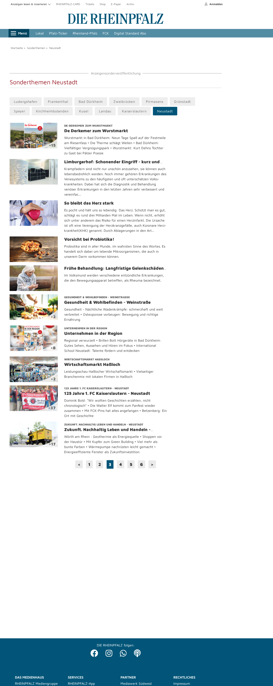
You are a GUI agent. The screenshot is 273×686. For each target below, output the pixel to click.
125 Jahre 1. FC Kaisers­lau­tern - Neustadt (107, 393)
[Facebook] (94, 652)
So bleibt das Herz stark (89, 203)
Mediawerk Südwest (136, 683)
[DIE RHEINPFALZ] (116, 23)
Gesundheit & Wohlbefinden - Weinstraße (97, 297)
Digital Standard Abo (130, 33)
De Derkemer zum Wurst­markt (96, 130)
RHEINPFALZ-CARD (68, 4)
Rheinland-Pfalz (85, 33)
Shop (103, 4)
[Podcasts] (137, 652)
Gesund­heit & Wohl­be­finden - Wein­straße (107, 302)
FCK (106, 33)
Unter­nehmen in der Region (93, 333)
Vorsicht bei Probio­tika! (89, 239)
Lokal (40, 33)
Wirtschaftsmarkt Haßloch (86, 359)
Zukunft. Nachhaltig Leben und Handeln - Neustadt (103, 424)
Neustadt (55, 48)
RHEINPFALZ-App (81, 683)
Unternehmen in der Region (85, 328)
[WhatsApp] (123, 652)
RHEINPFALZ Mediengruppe (36, 683)
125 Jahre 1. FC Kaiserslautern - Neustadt (96, 388)
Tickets (90, 4)
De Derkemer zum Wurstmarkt (88, 125)
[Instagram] (109, 652)
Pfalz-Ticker (58, 33)
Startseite (17, 48)
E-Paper (116, 4)
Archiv (130, 4)
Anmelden (216, 4)
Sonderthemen (36, 48)
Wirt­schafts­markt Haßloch (92, 364)
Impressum (181, 683)
